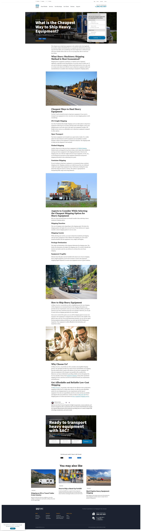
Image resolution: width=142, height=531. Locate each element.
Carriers (105, 1)
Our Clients (66, 6)
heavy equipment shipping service (80, 396)
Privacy (68, 518)
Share (40, 38)
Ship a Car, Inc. (56, 387)
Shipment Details (93, 32)
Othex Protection (59, 518)
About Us (37, 515)
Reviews (72, 6)
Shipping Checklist (60, 517)
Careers (98, 1)
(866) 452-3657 (101, 6)
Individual (48, 515)
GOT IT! (12, 528)
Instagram (42, 1)
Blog (94, 1)
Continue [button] (95, 37)
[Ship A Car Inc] (37, 6)
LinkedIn (50, 1)
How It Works (44, 6)
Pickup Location (93, 21)
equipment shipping (72, 375)
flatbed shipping (83, 148)
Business (48, 517)
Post (36, 38)
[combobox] (97, 34)
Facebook (38, 1)
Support (78, 6)
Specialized (48, 518)
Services (51, 6)
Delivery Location (93, 26)
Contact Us (101, 1)
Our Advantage (58, 6)
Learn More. (17, 526)
